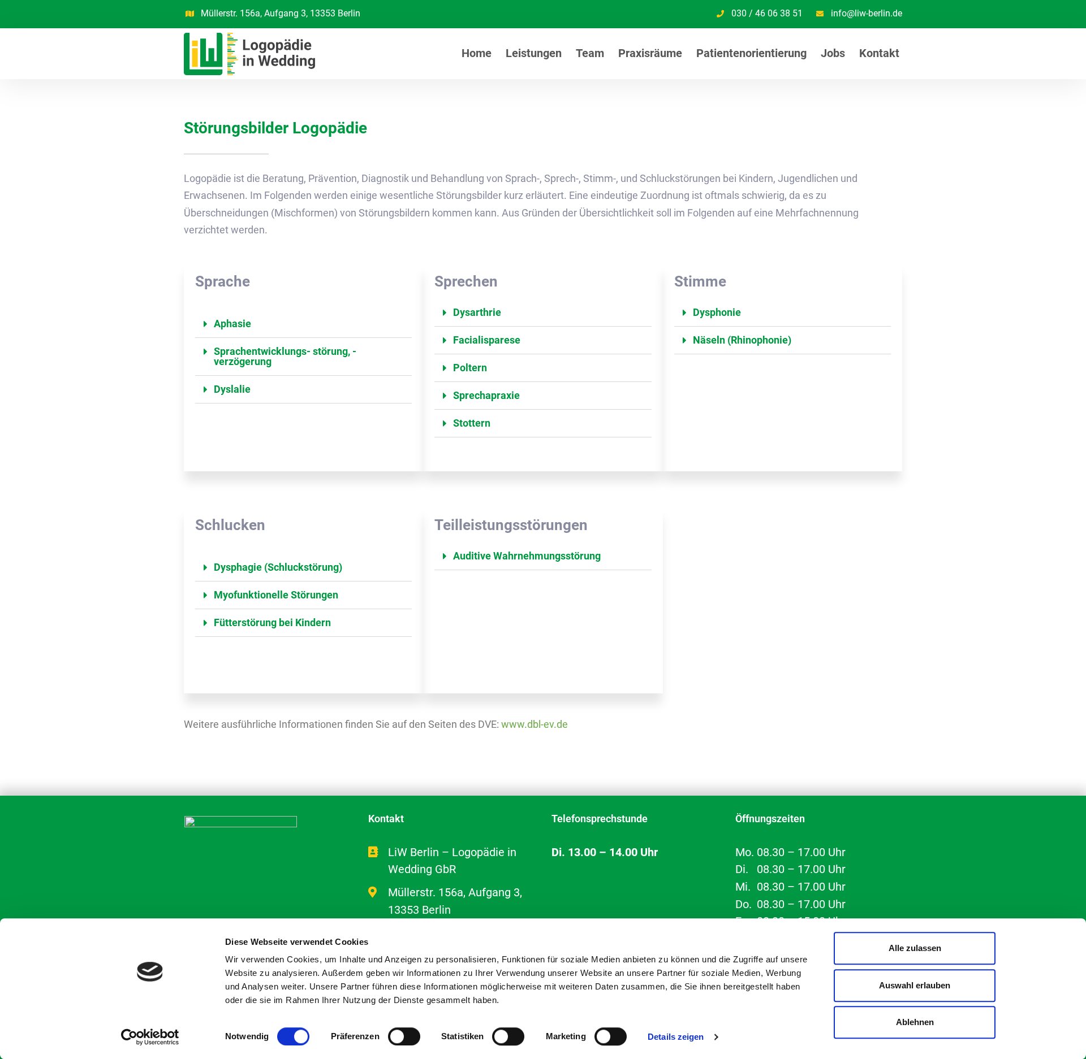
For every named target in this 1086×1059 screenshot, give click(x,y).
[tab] (303, 324)
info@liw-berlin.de (866, 13)
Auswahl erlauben (914, 985)
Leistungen (534, 53)
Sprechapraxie (486, 395)
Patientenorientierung (751, 53)
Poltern (470, 368)
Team (590, 53)
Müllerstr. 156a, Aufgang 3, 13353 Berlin (280, 13)
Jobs (833, 53)
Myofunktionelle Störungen (276, 595)
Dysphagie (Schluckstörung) (278, 567)
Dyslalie (232, 389)
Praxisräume (650, 53)
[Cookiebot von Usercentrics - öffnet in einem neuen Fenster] (150, 1036)
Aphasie (232, 323)
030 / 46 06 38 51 (767, 13)
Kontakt (879, 53)
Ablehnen (915, 1022)
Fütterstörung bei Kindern (272, 622)
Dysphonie (717, 312)
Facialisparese (486, 340)
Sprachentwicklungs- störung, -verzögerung (285, 356)
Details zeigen (676, 1036)
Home (477, 53)
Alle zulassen (915, 948)
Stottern (471, 423)
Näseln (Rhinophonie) (742, 340)
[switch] (404, 1036)
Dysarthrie (477, 312)
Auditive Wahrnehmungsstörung (527, 556)
